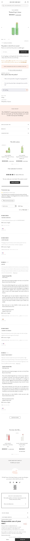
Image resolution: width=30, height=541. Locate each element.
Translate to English (6, 222)
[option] (15, 66)
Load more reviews (15, 417)
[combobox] (24, 209)
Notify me (24, 51)
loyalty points (8, 42)
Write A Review (15, 182)
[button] (15, 196)
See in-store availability (15, 70)
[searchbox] (8, 206)
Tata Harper (15, 10)
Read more (15, 272)
